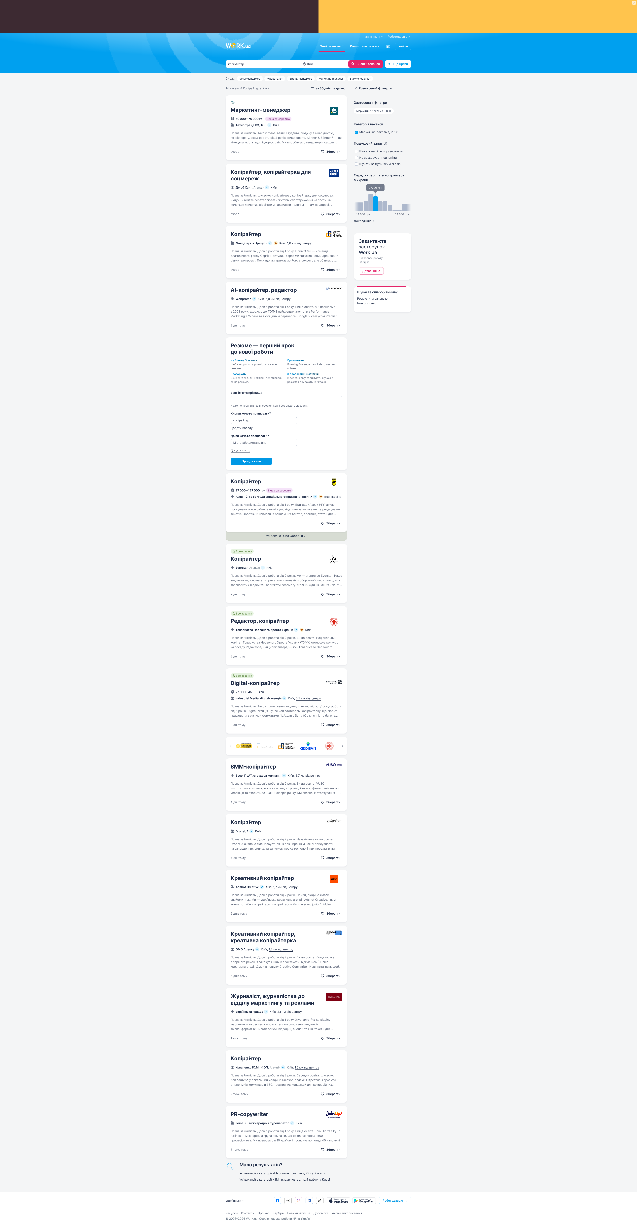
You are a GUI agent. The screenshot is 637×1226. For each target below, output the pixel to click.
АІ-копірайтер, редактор (264, 290)
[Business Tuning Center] (265, 746)
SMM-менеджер (249, 78)
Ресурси (232, 1213)
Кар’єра (278, 1213)
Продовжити (251, 461)
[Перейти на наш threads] (288, 1200)
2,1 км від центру (289, 1011)
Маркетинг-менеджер (260, 110)
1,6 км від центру (299, 243)
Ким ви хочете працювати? (251, 413)
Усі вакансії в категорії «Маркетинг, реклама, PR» (281, 1173)
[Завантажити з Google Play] (364, 1200)
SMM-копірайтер (253, 766)
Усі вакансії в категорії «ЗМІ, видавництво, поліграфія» (285, 1179)
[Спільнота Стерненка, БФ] (243, 746)
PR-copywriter (249, 1114)
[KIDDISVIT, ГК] (308, 746)
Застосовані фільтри (370, 103)
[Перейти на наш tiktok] (319, 1200)
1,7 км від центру (285, 887)
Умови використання (346, 1213)
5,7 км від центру (308, 698)
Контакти (247, 1213)
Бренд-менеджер (300, 78)
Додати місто (240, 450)
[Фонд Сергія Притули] (286, 746)
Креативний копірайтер (262, 878)
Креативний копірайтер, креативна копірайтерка (263, 937)
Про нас (263, 1213)
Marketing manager (331, 78)
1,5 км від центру (307, 1067)
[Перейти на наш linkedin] (309, 1200)
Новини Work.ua (298, 1213)
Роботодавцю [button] (393, 1200)
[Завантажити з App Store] (338, 1200)
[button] (388, 46)
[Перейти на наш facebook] (277, 1200)
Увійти (403, 46)
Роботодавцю (397, 36)
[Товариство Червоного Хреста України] (329, 746)
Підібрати (400, 64)
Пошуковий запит (368, 143)
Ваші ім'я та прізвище (246, 392)
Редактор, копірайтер (260, 621)
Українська (233, 1200)
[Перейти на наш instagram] (298, 1200)
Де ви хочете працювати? (250, 436)
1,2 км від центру (281, 949)
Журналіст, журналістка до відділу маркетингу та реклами (272, 999)
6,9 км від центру (278, 299)
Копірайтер (246, 234)
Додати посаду (242, 428)
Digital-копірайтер (255, 683)
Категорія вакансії (368, 124)
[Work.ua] (238, 45)
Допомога (321, 1213)
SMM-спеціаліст (360, 78)
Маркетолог (275, 78)
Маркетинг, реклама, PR (377, 132)
